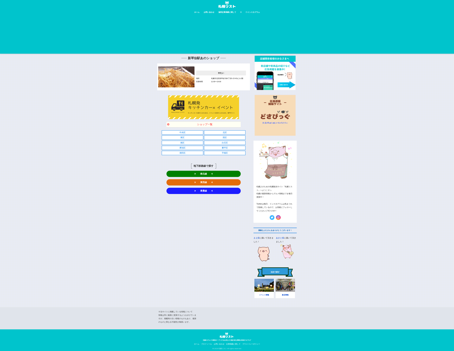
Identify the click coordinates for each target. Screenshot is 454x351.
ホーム (197, 12)
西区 (225, 137)
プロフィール (206, 344)
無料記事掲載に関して (227, 12)
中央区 (182, 132)
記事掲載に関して (233, 344)
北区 (225, 132)
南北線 (203, 173)
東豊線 (203, 191)
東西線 (203, 182)
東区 (182, 137)
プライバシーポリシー (251, 344)
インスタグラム (253, 12)
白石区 (225, 143)
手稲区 (225, 153)
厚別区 (182, 148)
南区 (182, 143)
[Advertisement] (227, 35)
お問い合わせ (209, 12)
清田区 (182, 153)
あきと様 (280, 238)
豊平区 (225, 148)
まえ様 (256, 238)
